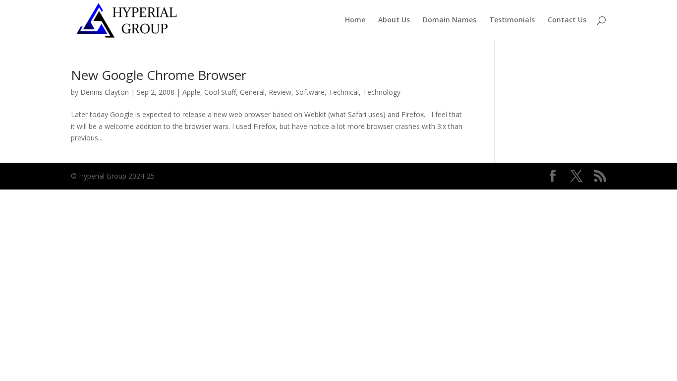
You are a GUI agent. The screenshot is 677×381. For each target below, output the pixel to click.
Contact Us (567, 20)
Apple (191, 92)
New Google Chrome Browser (158, 75)
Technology (381, 92)
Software (310, 92)
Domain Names (449, 20)
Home (355, 20)
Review (280, 92)
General (252, 92)
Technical (344, 92)
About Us (394, 20)
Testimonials (512, 20)
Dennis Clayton (104, 92)
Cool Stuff (220, 92)
